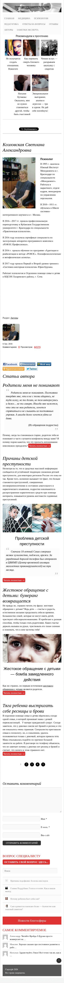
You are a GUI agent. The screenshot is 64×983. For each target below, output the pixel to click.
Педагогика (11, 24)
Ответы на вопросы (33, 24)
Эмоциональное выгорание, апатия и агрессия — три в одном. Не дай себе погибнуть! (40, 102)
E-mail (44, 827)
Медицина (24, 18)
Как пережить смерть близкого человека (31, 62)
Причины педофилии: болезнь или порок (29, 880)
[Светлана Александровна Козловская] (11, 341)
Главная (9, 18)
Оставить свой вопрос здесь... (26, 862)
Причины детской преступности (20, 461)
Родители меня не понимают (31, 385)
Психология (41, 18)
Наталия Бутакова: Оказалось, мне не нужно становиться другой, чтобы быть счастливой (22, 104)
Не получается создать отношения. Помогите (13, 63)
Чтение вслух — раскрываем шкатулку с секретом (49, 63)
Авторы (8, 29)
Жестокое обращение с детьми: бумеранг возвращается (25, 595)
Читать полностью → (39, 445)
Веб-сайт (45, 835)
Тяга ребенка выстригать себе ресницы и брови (28, 708)
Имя (43, 818)
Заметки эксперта (27, 29)
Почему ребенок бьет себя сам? (25, 898)
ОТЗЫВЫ (53, 24)
